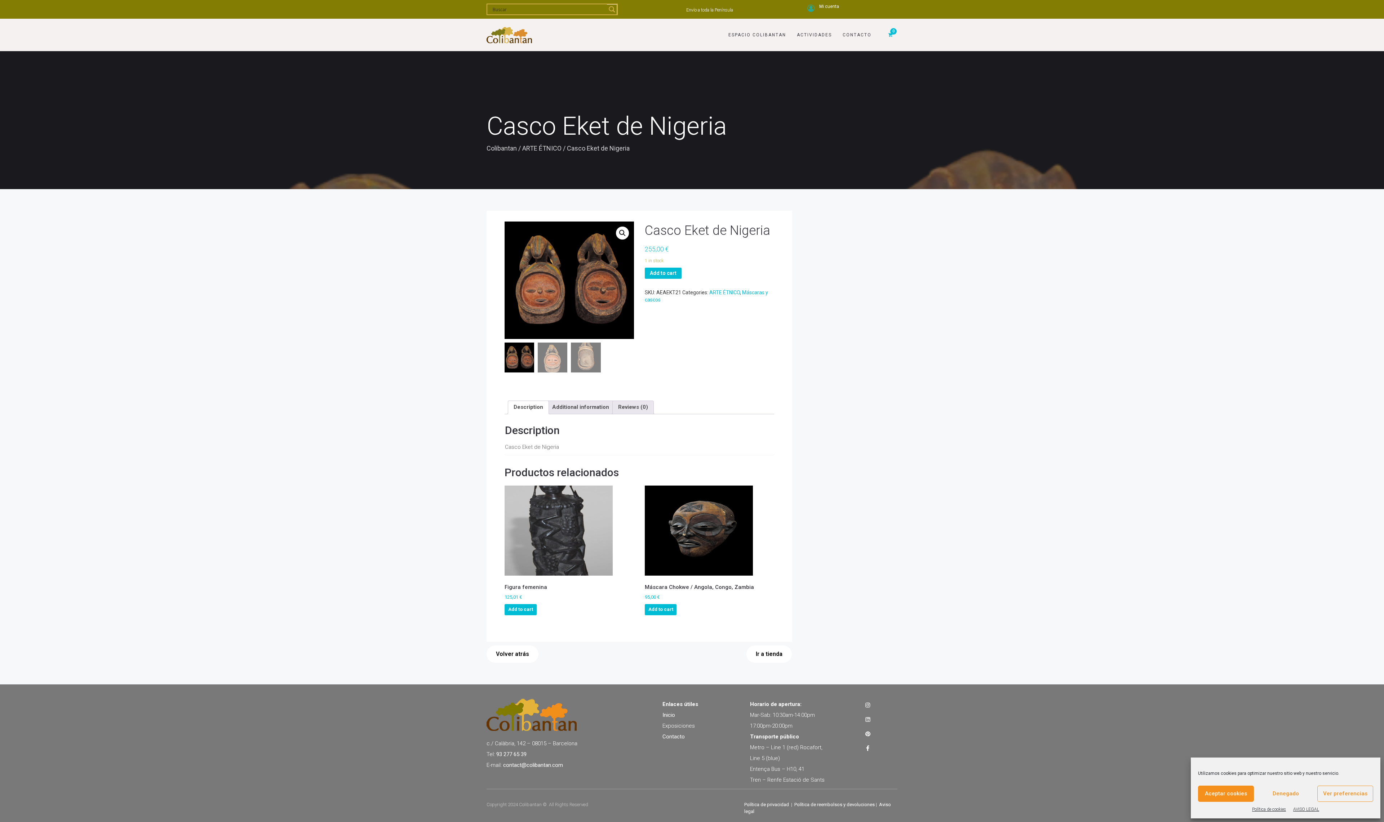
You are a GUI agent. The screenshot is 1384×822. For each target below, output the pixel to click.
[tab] (528, 407)
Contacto (857, 34)
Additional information (580, 407)
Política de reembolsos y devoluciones (834, 804)
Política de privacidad (766, 804)
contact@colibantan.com (533, 765)
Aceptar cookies (1226, 793)
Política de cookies (1269, 809)
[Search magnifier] (612, 9)
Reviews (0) (633, 407)
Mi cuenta (829, 6)
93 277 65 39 (511, 754)
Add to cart (663, 273)
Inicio (668, 715)
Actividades (814, 34)
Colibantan (502, 148)
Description (528, 407)
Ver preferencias (1345, 793)
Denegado (1286, 793)
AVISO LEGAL (1306, 809)
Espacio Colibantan (757, 34)
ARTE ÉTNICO (542, 148)
